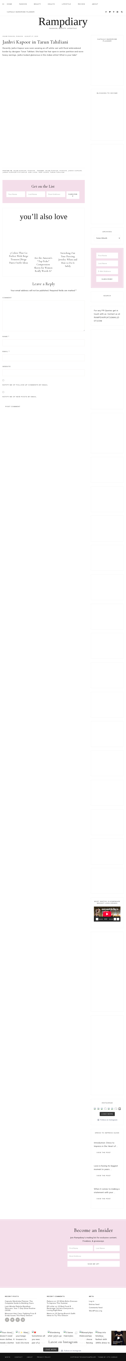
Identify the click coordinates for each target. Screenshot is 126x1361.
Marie (49, 1313)
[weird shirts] (107, 595)
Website (6, 366)
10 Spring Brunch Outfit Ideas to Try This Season (61, 1314)
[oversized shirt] (107, 830)
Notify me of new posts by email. (19, 397)
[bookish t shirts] (107, 566)
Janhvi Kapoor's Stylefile (15, 172)
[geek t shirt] (107, 859)
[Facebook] (106, 9)
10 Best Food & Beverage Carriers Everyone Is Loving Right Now (60, 1308)
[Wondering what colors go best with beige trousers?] (105, 1109)
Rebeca (50, 1301)
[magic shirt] (107, 889)
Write (7, 1357)
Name (5, 336)
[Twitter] (110, 9)
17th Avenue (112, 1357)
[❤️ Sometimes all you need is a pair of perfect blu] (102, 1109)
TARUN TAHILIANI (57, 172)
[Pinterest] (114, 9)
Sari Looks (44, 172)
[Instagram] (117, 9)
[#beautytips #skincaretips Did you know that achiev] (112, 1109)
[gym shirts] (107, 683)
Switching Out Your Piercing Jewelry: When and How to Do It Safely (67, 259)
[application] (107, 914)
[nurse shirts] (107, 801)
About (30, 1357)
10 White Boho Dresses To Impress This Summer (62, 1302)
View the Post (104, 1152)
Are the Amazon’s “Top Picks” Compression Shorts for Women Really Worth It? (43, 264)
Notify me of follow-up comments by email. (25, 385)
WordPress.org (95, 1311)
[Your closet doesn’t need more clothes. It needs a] (95, 1109)
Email (6, 351)
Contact (19, 1357)
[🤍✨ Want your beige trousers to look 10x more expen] (98, 1109)
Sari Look (32, 172)
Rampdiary (63, 21)
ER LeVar (51, 1306)
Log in (91, 1301)
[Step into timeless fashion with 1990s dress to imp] (116, 1109)
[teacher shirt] (107, 771)
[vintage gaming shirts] (107, 742)
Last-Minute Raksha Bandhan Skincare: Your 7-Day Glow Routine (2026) (20, 1308)
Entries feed (94, 1304)
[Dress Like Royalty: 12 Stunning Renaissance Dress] (119, 1109)
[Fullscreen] (118, 919)
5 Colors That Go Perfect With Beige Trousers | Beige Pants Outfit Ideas (18, 257)
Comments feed (95, 1308)
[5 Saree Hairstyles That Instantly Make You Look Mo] (109, 1109)
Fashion (19, 36)
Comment (7, 298)
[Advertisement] (43, 76)
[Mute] (115, 919)
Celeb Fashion (8, 36)
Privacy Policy (44, 1357)
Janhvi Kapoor (75, 171)
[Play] (97, 919)
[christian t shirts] (107, 507)
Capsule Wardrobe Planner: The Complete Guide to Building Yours (19, 1302)
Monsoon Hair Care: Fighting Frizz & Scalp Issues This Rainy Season (20, 1314)
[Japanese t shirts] (107, 536)
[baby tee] (107, 712)
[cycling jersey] (107, 624)
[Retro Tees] (107, 654)
